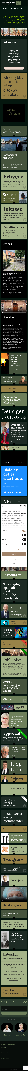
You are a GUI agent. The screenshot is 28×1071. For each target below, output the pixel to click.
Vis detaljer (21, 549)
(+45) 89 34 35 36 (4, 1056)
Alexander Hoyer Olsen (14, 54)
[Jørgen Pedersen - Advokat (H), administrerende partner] (7, 1027)
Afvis (14, 563)
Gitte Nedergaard (14, 50)
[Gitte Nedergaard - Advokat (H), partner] (21, 1027)
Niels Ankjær (14, 57)
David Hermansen (14, 53)
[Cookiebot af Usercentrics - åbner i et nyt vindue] (20, 506)
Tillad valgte (14, 559)
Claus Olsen (14, 51)
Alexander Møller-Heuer (14, 59)
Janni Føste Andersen (14, 60)
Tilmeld (14, 1013)
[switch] (24, 535)
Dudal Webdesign (14, 1069)
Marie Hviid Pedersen (14, 56)
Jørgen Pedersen (14, 48)
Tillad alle (14, 554)
